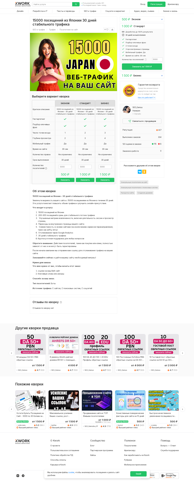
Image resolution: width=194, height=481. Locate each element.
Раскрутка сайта (127, 193)
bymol (120, 425)
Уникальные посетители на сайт (134, 182)
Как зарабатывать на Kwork (136, 455)
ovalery (154, 425)
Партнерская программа (101, 450)
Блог (92, 445)
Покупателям (130, 445)
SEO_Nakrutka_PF (91, 426)
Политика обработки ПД (61, 455)
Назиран (136, 110)
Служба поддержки (170, 450)
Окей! (138, 474)
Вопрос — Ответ (168, 445)
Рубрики (128, 460)
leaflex (53, 425)
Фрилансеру (173, 4)
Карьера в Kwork (58, 465)
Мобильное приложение (135, 465)
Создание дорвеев (145, 193)
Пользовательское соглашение (64, 450)
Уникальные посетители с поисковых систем (139, 187)
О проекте (55, 445)
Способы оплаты (58, 460)
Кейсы (93, 455)
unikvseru (21, 425)
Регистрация (156, 4)
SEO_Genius (138, 107)
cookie (71, 472)
